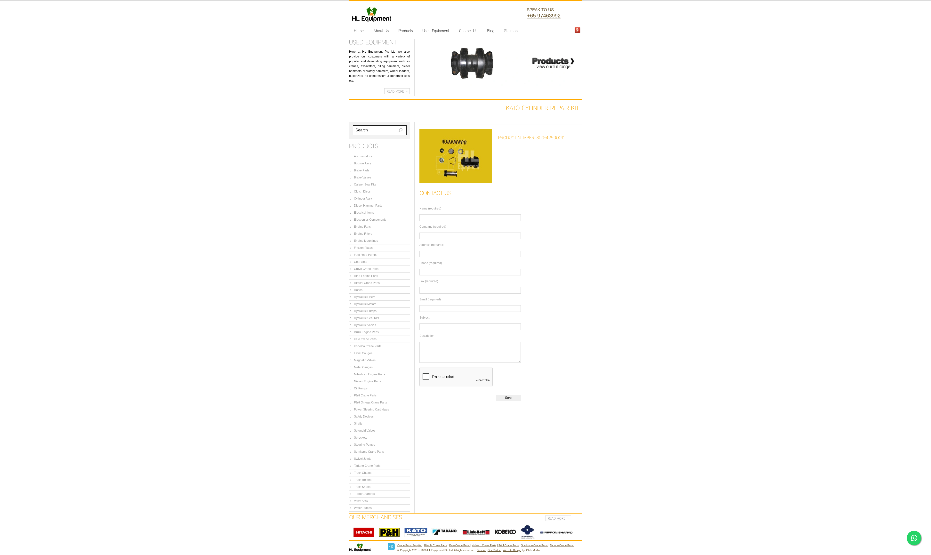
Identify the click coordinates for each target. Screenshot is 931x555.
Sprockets (360, 437)
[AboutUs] (381, 31)
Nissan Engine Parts (367, 381)
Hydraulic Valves (365, 325)
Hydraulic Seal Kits (366, 318)
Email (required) (430, 299)
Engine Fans (362, 226)
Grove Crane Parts (366, 269)
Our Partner (494, 550)
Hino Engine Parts (366, 276)
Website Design (512, 550)
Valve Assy (361, 501)
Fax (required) (428, 281)
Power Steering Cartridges (371, 409)
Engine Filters (363, 233)
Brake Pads (361, 170)
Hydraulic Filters (364, 297)
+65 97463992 (544, 16)
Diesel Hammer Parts (368, 205)
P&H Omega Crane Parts (370, 402)
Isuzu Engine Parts (366, 332)
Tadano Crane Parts (367, 465)
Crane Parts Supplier (409, 545)
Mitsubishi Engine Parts (369, 374)
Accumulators (363, 156)
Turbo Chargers (364, 494)
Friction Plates (363, 247)
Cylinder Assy (363, 198)
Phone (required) (430, 263)
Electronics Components (370, 219)
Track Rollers (362, 480)
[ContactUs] (468, 31)
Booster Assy (362, 163)
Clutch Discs (362, 191)
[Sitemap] (511, 31)
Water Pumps (363, 508)
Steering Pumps (364, 444)
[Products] (406, 31)
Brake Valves (362, 177)
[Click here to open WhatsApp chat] (914, 538)
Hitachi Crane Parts (367, 283)
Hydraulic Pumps (365, 311)
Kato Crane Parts (365, 339)
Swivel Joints (362, 458)
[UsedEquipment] (436, 31)
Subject (424, 317)
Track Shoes (362, 487)
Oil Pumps (361, 388)
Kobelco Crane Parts (367, 346)
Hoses (358, 290)
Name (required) (430, 208)
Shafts (358, 423)
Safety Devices (364, 416)
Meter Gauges (363, 367)
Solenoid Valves (364, 430)
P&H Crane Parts (365, 395)
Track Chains (362, 473)
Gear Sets (360, 262)
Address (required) (431, 245)
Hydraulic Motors (365, 304)
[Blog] (490, 31)
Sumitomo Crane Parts (369, 451)
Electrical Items (364, 212)
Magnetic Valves (365, 360)
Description (426, 336)
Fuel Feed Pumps (365, 255)
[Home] (359, 31)
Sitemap (481, 550)
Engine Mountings (366, 240)
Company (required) (432, 226)
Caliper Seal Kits (365, 184)
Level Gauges (363, 353)
